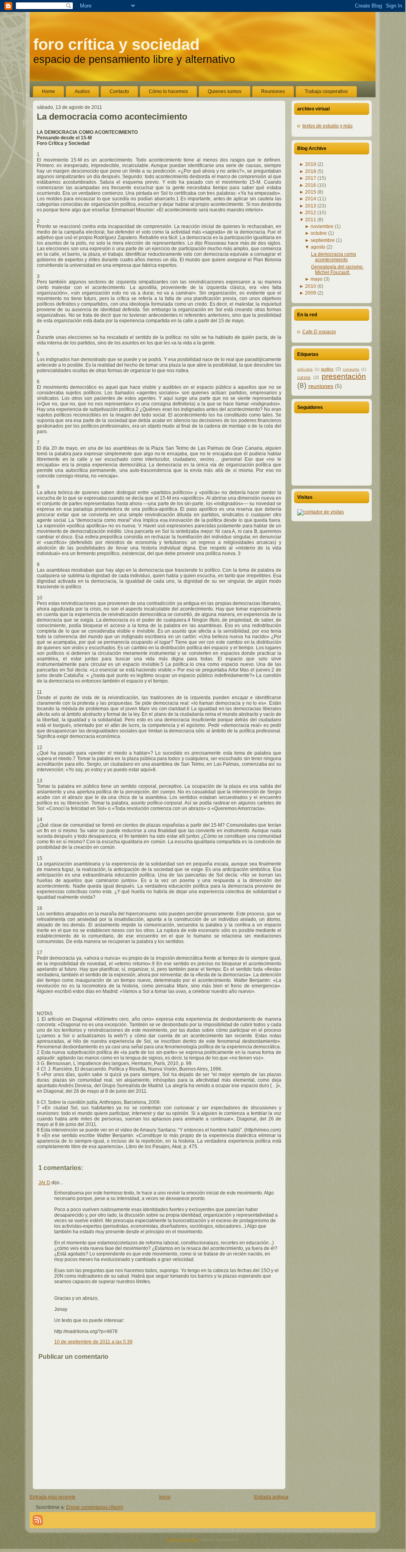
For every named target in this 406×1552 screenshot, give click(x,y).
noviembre (322, 226)
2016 (310, 185)
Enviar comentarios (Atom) (94, 1507)
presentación (344, 376)
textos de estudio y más (327, 126)
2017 (310, 178)
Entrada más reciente (53, 1497)
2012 (310, 212)
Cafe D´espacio (319, 332)
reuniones (320, 386)
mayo (317, 279)
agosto (318, 247)
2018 (310, 171)
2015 (310, 192)
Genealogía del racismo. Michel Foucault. (337, 269)
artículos (305, 369)
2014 (310, 199)
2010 (310, 286)
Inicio (165, 1497)
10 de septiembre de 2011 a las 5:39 (93, 1342)
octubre (319, 233)
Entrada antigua (271, 1497)
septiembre (323, 240)
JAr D (44, 1182)
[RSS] (38, 1520)
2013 (310, 206)
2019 (310, 164)
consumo (351, 369)
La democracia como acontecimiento (112, 117)
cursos (304, 377)
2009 (310, 293)
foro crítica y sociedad (116, 44)
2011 (310, 220)
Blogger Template (183, 1539)
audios (327, 369)
